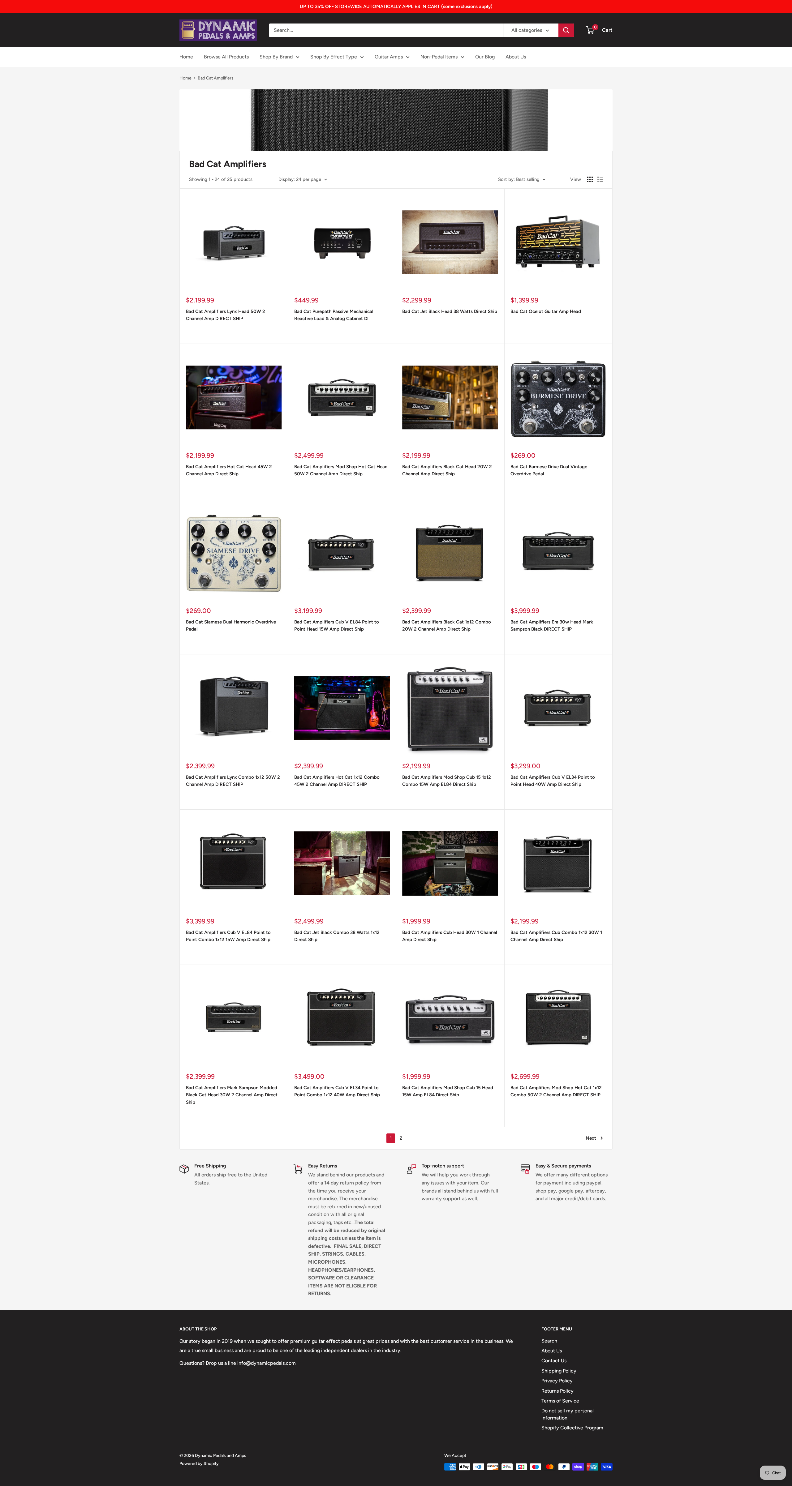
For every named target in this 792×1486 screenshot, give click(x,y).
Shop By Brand (276, 57)
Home (186, 57)
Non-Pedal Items (439, 57)
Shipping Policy (558, 1371)
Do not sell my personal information (567, 1414)
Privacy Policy (557, 1381)
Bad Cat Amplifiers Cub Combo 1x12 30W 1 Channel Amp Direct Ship (556, 936)
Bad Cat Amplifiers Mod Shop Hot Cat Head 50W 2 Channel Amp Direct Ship (341, 470)
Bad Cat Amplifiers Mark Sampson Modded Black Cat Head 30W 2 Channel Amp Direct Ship (232, 1095)
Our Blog (485, 57)
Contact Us (553, 1361)
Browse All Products (226, 57)
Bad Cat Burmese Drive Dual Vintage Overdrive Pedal (548, 470)
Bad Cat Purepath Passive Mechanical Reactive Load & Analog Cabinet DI (333, 315)
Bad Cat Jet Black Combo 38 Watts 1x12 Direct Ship (337, 936)
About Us (516, 57)
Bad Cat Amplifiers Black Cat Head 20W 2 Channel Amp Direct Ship (447, 470)
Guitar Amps (389, 57)
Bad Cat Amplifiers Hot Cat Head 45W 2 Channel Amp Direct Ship (229, 470)
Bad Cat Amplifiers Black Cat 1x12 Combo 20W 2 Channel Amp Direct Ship (446, 625)
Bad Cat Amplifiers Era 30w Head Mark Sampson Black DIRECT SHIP (551, 625)
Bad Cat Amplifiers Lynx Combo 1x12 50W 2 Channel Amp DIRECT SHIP (233, 780)
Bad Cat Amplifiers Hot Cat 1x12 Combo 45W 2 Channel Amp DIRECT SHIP (337, 780)
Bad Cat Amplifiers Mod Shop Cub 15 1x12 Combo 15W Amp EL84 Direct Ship (446, 780)
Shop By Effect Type (333, 57)
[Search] (566, 30)
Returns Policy (557, 1391)
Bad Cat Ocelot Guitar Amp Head (545, 311)
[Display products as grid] (590, 179)
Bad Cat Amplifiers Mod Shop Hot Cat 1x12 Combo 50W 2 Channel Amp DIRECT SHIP (556, 1091)
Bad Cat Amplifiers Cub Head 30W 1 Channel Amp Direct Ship (449, 936)
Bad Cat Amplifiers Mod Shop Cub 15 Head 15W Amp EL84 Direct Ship (447, 1091)
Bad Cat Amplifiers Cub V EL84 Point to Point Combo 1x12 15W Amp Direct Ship (228, 936)
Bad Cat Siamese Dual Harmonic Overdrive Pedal (231, 625)
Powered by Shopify (199, 1463)
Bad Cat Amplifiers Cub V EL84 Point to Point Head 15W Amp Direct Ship (336, 625)
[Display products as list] (600, 179)
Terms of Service (560, 1401)
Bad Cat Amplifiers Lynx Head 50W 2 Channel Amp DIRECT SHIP (225, 315)
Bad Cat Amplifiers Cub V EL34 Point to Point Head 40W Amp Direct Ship (552, 780)
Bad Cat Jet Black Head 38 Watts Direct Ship (449, 311)
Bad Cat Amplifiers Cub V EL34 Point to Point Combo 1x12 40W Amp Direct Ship (337, 1091)
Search (549, 1341)
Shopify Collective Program (572, 1428)
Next (591, 1138)
